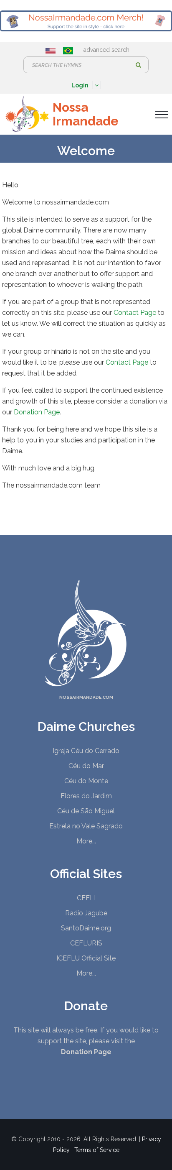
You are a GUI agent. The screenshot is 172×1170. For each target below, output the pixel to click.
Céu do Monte (86, 781)
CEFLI (86, 898)
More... (86, 841)
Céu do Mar (86, 766)
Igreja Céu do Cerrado (86, 751)
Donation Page (37, 412)
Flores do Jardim (86, 796)
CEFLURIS (86, 943)
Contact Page (135, 313)
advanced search (106, 49)
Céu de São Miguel (86, 811)
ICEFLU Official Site (86, 958)
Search (138, 64)
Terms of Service (96, 1150)
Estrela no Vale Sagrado (86, 826)
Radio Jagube (86, 913)
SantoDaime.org (86, 928)
